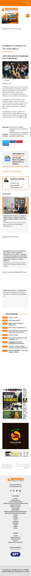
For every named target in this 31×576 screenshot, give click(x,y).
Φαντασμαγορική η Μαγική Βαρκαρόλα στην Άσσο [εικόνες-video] (8, 466)
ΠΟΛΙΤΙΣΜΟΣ (16, 523)
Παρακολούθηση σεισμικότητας (15, 542)
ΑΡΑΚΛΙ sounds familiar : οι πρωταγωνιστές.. (15, 290)
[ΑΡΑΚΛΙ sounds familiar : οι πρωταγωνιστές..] (15, 280)
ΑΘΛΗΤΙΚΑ (15, 518)
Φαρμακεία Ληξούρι (15, 539)
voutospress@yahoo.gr (15, 484)
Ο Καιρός (15, 535)
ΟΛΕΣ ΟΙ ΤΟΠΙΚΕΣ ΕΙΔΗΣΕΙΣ (15, 501)
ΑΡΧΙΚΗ (15, 498)
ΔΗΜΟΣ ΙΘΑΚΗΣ (15, 510)
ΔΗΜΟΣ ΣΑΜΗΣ (15, 508)
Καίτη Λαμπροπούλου (14, 320)
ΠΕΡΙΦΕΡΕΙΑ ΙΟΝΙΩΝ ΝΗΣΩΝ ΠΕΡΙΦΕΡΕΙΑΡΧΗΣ (15, 511)
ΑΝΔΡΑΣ (15, 526)
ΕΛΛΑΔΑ (15, 515)
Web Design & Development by (18, 571)
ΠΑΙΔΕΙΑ (15, 528)
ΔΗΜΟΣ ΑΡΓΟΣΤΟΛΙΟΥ (15, 505)
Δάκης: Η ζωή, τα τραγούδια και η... (17, 327)
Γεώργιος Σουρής (13, 317)
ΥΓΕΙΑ (15, 519)
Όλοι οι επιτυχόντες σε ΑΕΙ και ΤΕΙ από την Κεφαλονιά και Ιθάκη (22, 466)
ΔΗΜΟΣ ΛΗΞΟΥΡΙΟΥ (15, 506)
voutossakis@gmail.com (15, 486)
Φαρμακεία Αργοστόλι (15, 537)
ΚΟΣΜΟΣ (15, 516)
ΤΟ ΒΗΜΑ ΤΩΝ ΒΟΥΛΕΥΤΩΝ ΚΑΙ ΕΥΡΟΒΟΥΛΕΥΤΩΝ (15, 503)
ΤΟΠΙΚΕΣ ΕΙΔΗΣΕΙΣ (15, 500)
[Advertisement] (15, 371)
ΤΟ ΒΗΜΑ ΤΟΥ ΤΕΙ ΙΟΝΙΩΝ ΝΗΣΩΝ (12, 171)
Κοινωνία (7, 80)
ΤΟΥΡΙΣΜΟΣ (15, 521)
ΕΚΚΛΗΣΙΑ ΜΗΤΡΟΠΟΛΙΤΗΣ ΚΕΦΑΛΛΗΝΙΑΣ (15, 513)
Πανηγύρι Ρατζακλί (13, 335)
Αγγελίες (15, 540)
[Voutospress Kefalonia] (10, 9)
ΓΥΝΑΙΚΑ (15, 524)
